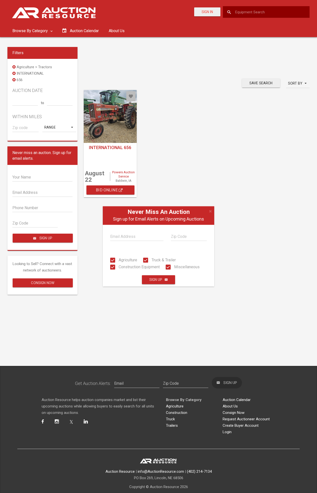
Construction (176, 412)
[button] (59, 127)
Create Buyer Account (241, 425)
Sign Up (155, 280)
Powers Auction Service (123, 174)
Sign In (207, 12)
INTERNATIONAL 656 (110, 147)
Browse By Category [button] (30, 30)
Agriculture (127, 260)
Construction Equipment (139, 267)
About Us (117, 30)
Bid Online (107, 190)
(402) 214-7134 (199, 471)
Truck (170, 419)
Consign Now (42, 283)
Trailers (172, 425)
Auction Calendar (237, 400)
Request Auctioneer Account (246, 419)
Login (227, 432)
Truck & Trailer (163, 260)
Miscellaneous (186, 267)
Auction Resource (120, 471)
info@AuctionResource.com (161, 471)
